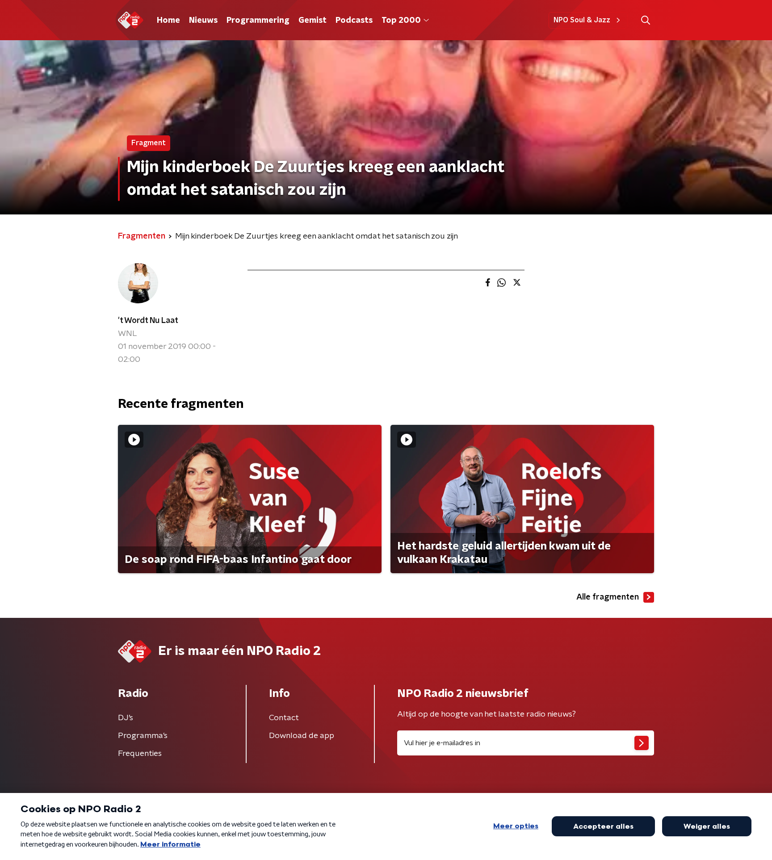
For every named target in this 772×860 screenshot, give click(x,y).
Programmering (258, 21)
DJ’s (125, 718)
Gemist (312, 21)
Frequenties (140, 754)
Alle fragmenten (607, 597)
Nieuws (203, 21)
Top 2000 (401, 21)
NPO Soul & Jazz (582, 20)
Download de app (301, 736)
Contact (284, 718)
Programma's (143, 736)
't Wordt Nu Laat (148, 321)
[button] (645, 20)
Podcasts (354, 21)
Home (168, 21)
